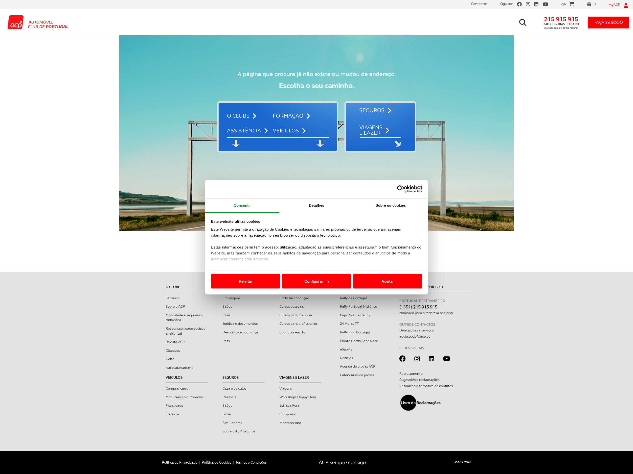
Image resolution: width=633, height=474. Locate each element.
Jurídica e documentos (240, 323)
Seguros (371, 110)
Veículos (286, 130)
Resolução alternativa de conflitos (426, 386)
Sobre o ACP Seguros (239, 431)
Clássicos (173, 350)
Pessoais (229, 397)
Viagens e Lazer (371, 130)
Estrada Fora (289, 405)
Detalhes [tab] (316, 205)
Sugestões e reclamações (419, 379)
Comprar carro (177, 388)
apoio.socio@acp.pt (414, 336)
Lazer (227, 414)
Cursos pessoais (291, 306)
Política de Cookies (216, 462)
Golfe (170, 359)
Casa (226, 315)
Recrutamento (411, 373)
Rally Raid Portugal (355, 332)
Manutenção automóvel (185, 397)
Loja (563, 4)
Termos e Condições (251, 462)
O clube (238, 115)
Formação (288, 115)
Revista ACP (175, 342)
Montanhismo (290, 423)
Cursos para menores (295, 315)
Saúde (227, 306)
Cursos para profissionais (298, 323)
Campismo (287, 414)
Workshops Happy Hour (297, 397)
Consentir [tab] (242, 205)
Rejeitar (245, 281)
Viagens (285, 388)
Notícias (346, 358)
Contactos (479, 3)
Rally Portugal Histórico (358, 306)
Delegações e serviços (416, 330)
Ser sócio (173, 298)
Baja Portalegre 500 (355, 315)
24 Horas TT (349, 323)
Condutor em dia (292, 332)
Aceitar (388, 281)
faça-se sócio (608, 22)
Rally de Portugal (353, 298)
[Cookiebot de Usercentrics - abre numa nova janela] (400, 189)
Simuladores (232, 423)
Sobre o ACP (175, 306)
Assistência (244, 130)
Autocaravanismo (179, 367)
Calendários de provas (357, 375)
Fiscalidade (174, 405)
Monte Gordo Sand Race (359, 341)
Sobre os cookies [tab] (391, 205)
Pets (226, 341)
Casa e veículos (234, 388)
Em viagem (231, 298)
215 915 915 (561, 19)
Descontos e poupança (240, 332)
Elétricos (172, 414)
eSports (346, 349)
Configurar (313, 281)
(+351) (418, 307)
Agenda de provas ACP (357, 366)
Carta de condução (294, 298)
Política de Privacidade (180, 462)
